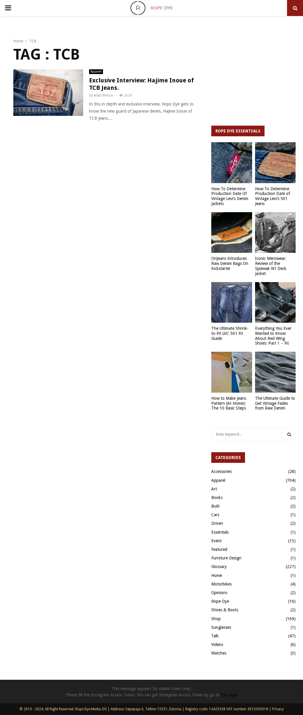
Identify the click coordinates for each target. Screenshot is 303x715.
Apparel (96, 71)
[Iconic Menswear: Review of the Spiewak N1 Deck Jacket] (275, 232)
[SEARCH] (289, 434)
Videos (217, 644)
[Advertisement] (253, 77)
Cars (215, 514)
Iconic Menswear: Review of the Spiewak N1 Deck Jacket (270, 266)
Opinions (219, 592)
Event (216, 540)
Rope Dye (220, 601)
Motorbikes (221, 584)
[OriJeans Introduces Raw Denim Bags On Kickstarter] (231, 232)
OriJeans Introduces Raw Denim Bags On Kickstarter (229, 263)
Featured (219, 549)
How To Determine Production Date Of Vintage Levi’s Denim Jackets (229, 196)
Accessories (221, 471)
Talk (215, 636)
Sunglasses (221, 627)
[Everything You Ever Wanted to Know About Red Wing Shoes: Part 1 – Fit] (275, 302)
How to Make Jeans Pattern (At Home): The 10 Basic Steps (228, 403)
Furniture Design (226, 558)
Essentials (220, 532)
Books (217, 497)
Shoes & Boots (224, 609)
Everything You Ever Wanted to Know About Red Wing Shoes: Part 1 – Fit (273, 335)
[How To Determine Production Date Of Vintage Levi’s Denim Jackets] (231, 162)
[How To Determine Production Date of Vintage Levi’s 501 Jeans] (275, 162)
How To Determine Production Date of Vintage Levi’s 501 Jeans (272, 196)
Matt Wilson (103, 95)
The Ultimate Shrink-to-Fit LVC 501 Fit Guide (230, 333)
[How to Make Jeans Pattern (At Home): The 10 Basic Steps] (231, 372)
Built (215, 506)
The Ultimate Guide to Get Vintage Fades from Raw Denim (275, 403)
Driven (217, 523)
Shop (216, 618)
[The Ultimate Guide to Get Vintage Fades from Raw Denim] (275, 372)
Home (216, 575)
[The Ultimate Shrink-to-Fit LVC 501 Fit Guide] (231, 302)
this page (229, 694)
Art (214, 489)
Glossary (219, 566)
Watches (218, 653)
